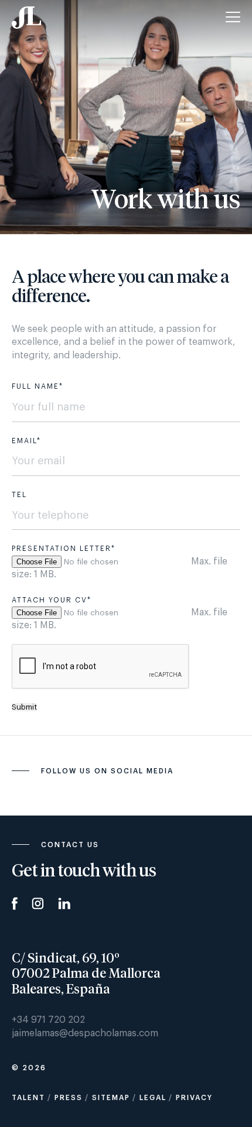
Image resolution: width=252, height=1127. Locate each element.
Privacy (194, 1097)
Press (69, 1097)
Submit (24, 707)
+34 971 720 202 (48, 1020)
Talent (28, 1097)
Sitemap (111, 1097)
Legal (152, 1097)
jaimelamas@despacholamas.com (85, 1033)
